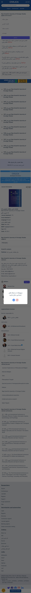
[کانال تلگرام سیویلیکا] (13, 300)
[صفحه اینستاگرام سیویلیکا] (17, 300)
